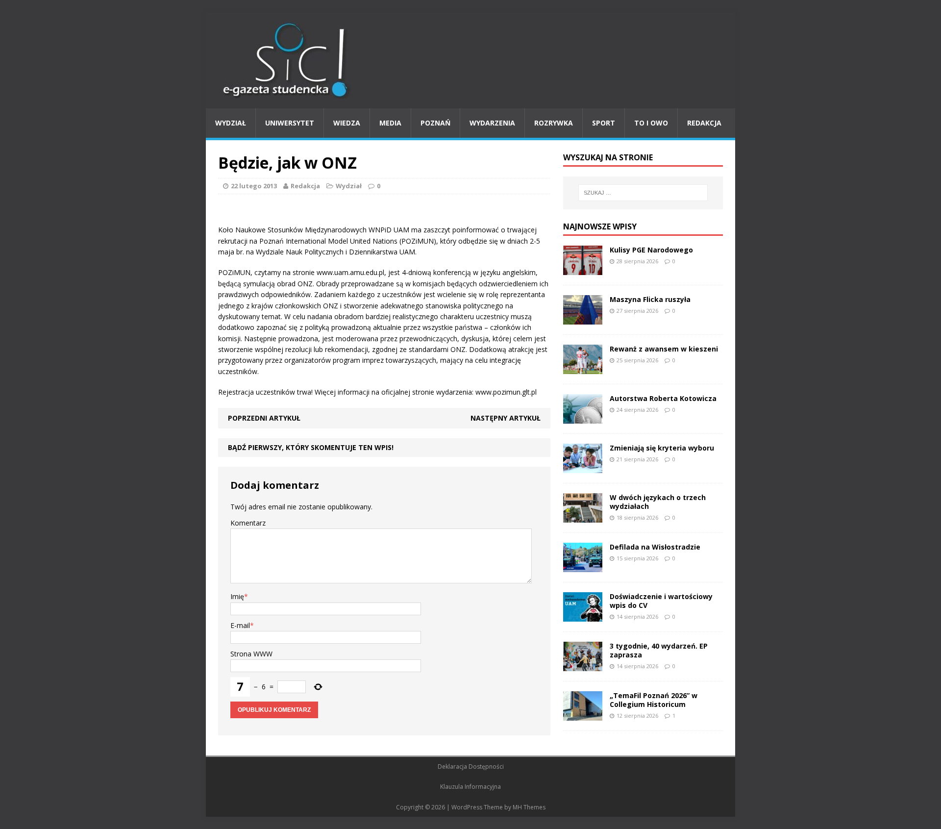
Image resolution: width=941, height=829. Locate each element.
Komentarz (248, 523)
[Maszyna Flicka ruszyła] (582, 318)
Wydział (230, 122)
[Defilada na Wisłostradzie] (582, 566)
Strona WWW (251, 653)
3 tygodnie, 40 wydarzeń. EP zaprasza (659, 650)
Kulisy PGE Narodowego (651, 249)
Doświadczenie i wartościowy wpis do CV (661, 601)
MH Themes (529, 807)
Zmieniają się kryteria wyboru (662, 447)
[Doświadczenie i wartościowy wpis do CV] (582, 615)
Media (390, 122)
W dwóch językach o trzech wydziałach (658, 502)
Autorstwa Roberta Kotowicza (663, 398)
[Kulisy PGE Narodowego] (582, 269)
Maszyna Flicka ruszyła (650, 299)
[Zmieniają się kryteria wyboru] (582, 467)
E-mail (240, 625)
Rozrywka (553, 122)
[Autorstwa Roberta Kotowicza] (582, 417)
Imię (237, 596)
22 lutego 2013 (254, 185)
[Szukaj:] (643, 192)
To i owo (651, 122)
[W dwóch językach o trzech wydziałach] (582, 516)
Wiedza (346, 122)
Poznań (435, 122)
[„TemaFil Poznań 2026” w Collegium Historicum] (582, 714)
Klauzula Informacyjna (470, 786)
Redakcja (704, 122)
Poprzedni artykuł (264, 418)
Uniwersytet (289, 122)
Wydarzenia (492, 122)
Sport (603, 122)
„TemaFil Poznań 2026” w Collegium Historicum (653, 700)
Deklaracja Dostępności (471, 766)
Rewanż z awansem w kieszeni (664, 348)
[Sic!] (470, 60)
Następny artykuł (505, 418)
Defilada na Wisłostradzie (655, 547)
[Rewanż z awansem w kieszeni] (582, 368)
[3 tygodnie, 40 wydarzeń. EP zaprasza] (582, 665)
